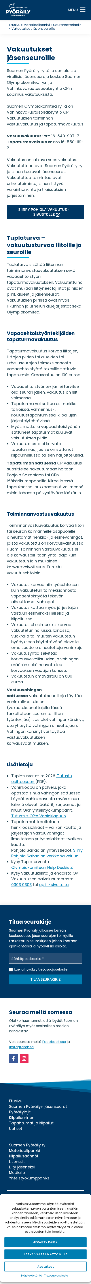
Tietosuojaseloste (56, 1275)
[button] (73, 10)
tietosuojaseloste (53, 969)
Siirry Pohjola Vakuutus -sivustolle (44, 212)
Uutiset (15, 1128)
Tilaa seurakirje (45, 980)
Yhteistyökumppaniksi (29, 1178)
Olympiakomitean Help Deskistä (42, 867)
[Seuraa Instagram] (24, 1058)
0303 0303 (21, 884)
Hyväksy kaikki (46, 1242)
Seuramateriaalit (67, 24)
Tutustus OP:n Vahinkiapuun (38, 816)
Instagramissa (21, 1047)
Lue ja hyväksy (41, 969)
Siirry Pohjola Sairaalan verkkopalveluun (47, 853)
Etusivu (14, 24)
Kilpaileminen (21, 1117)
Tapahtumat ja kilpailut (31, 1123)
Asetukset (45, 1266)
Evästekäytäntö (31, 1275)
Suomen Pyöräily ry (27, 1145)
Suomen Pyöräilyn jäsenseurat (38, 1106)
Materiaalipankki (37, 24)
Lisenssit (17, 1161)
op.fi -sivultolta (54, 884)
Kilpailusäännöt (23, 1156)
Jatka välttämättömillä (45, 1254)
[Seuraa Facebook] (13, 1058)
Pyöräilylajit (20, 1112)
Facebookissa (54, 1041)
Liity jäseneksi (22, 1167)
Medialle (17, 1172)
